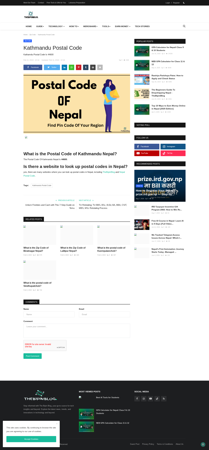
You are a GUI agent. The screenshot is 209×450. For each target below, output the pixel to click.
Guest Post (134, 444)
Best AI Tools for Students (107, 397)
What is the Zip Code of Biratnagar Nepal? (35, 249)
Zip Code (32, 34)
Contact (41, 3)
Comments (31, 302)
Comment (28, 321)
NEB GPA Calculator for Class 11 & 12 (168, 63)
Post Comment (32, 356)
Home (29, 26)
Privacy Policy (148, 444)
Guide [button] (39, 26)
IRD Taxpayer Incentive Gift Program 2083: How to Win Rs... (167, 208)
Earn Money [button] (122, 26)
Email (81, 309)
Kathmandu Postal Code (41, 185)
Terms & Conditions (165, 444)
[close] (56, 423)
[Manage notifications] (203, 444)
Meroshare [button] (89, 26)
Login (168, 3)
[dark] (184, 3)
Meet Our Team (29, 3)
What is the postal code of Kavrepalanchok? (111, 249)
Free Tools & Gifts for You (56, 3)
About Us (179, 444)
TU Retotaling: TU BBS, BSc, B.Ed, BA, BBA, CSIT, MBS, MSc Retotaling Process (103, 206)
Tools (105, 26)
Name (26, 309)
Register (176, 3)
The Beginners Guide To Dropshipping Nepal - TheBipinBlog (163, 93)
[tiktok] (157, 398)
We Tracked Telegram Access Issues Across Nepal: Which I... (167, 236)
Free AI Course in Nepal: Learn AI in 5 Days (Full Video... (168, 222)
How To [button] (73, 26)
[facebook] (137, 398)
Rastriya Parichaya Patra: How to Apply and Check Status (167, 77)
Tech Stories (142, 26)
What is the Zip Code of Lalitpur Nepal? (72, 249)
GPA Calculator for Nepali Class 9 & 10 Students (168, 48)
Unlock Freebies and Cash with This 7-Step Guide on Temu (50, 206)
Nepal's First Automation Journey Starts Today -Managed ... (168, 250)
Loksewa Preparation (77, 3)
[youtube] (150, 398)
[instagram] (143, 398)
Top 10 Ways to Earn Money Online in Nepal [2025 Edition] (168, 107)
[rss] (163, 398)
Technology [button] (55, 26)
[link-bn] (77, 137)
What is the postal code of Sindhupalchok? (37, 284)
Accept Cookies (31, 439)
